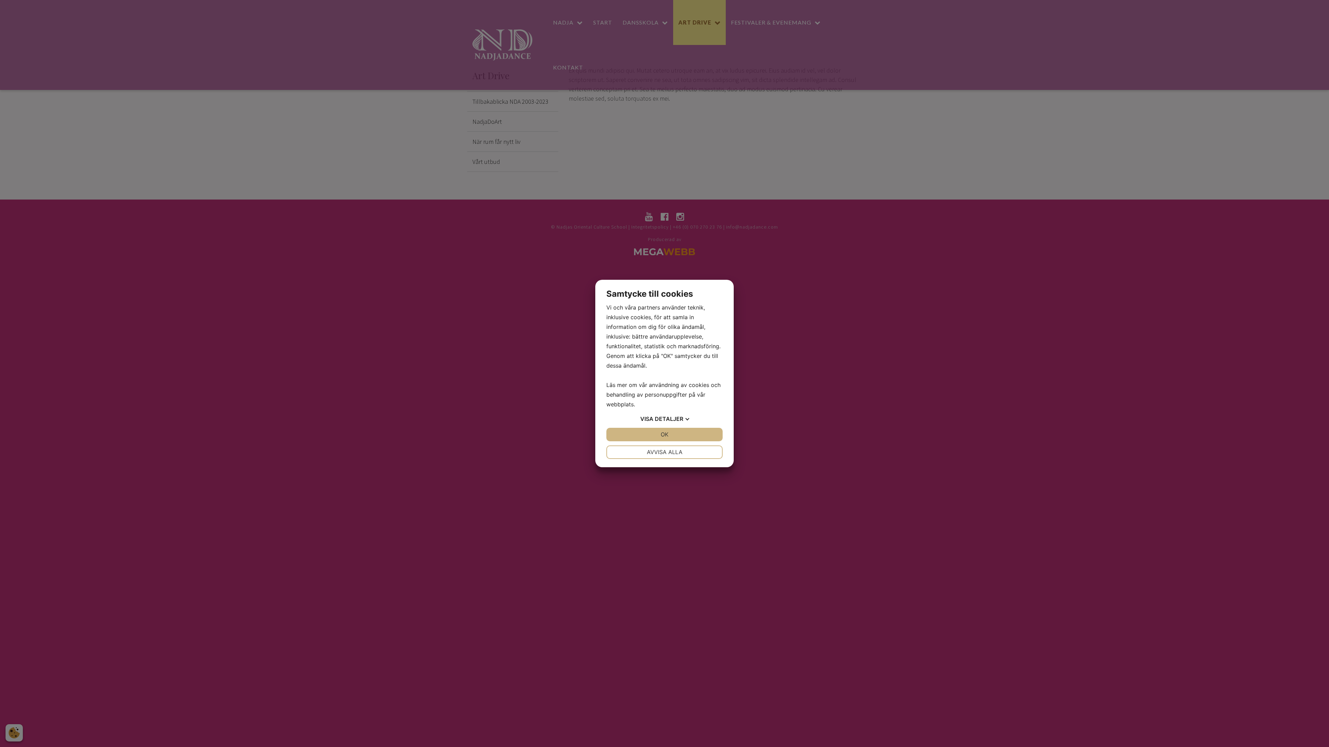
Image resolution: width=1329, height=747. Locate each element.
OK (664, 434)
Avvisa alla (664, 452)
